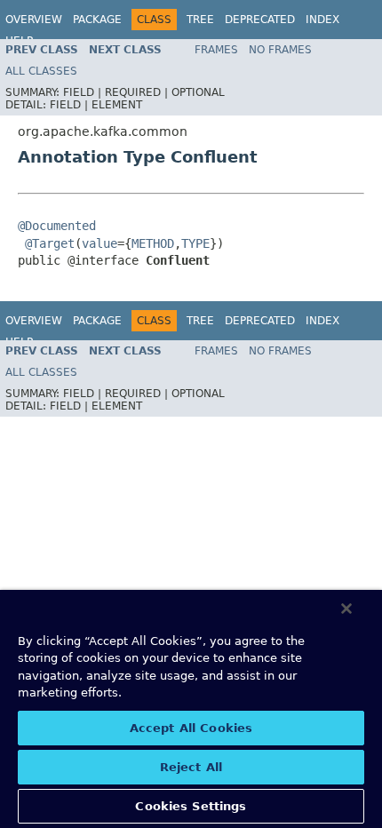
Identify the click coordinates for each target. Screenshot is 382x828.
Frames (216, 50)
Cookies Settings (190, 806)
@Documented (57, 226)
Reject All (191, 767)
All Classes (41, 71)
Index (322, 19)
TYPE (195, 243)
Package (97, 19)
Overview (33, 19)
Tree (200, 19)
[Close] (346, 608)
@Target (50, 243)
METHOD (152, 243)
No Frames (280, 50)
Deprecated (260, 19)
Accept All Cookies (191, 728)
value (99, 243)
